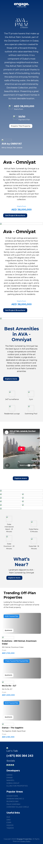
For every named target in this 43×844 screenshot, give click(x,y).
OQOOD (9, 825)
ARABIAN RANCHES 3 (15, 799)
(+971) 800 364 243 (19, 755)
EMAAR (9, 778)
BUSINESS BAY (12, 801)
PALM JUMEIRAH (13, 804)
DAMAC (9, 775)
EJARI (8, 822)
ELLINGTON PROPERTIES (17, 786)
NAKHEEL (10, 780)
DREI (8, 820)
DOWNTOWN (12, 796)
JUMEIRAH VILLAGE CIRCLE (17, 807)
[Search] (41, 5)
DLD (8, 817)
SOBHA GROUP (12, 783)
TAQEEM (10, 828)
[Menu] (3, 5)
